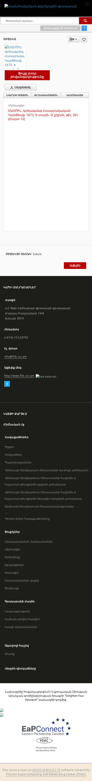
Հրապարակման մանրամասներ (29, 541)
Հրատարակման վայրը (22, 580)
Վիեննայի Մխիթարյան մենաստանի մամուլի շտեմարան (46, 470)
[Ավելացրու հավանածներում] (84, 39)
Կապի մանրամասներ (21, 627)
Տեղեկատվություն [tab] (46, 95)
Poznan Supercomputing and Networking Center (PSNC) (46, 774)
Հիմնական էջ (14, 424)
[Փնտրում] (85, 20)
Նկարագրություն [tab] (17, 95)
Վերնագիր (12, 549)
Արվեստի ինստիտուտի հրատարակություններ (39, 506)
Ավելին (75, 265)
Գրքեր (9, 447)
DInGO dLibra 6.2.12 (46, 770)
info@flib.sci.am (15, 356)
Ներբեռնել (22, 87)
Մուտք (10, 654)
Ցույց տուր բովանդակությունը (27, 75)
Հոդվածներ (13, 455)
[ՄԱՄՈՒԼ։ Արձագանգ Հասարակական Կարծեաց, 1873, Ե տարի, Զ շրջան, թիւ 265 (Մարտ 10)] (14, 57)
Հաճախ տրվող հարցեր (22, 619)
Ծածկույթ (12, 588)
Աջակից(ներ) (14, 565)
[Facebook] (7, 384)
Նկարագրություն (17, 611)
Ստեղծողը (12, 557)
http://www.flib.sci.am (19, 376)
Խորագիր (12, 573)
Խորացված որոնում (60, 28)
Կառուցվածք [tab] (74, 95)
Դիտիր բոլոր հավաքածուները (27, 519)
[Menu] (87, 3)
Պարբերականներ (18, 462)
